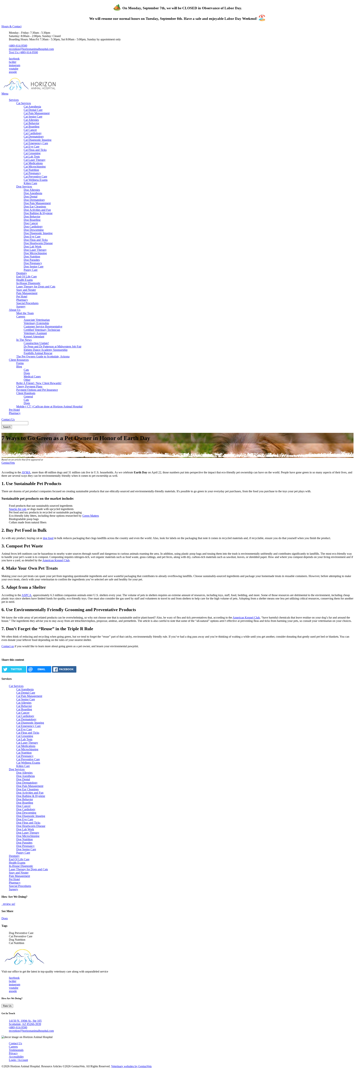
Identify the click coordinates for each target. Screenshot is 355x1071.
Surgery (21, 306)
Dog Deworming (34, 229)
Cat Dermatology (34, 136)
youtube (13, 68)
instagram (14, 65)
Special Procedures (27, 303)
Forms (20, 363)
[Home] (33, 90)
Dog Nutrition (32, 256)
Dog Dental (30, 196)
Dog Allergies (32, 189)
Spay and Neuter (26, 289)
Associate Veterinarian (37, 319)
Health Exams (24, 279)
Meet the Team (25, 313)
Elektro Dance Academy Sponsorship (45, 349)
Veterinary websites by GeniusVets (131, 1066)
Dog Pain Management (37, 203)
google (13, 71)
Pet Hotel (21, 296)
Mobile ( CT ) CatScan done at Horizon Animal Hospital (49, 406)
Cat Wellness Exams (36, 179)
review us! (8, 903)
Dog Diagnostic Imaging (38, 233)
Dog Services (24, 186)
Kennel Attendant (34, 336)
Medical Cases (32, 376)
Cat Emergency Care (36, 143)
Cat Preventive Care (35, 176)
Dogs (27, 373)
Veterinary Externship (36, 323)
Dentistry (21, 273)
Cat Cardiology (33, 133)
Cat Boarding (31, 126)
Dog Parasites (32, 259)
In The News (24, 339)
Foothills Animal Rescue (38, 353)
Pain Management (26, 293)
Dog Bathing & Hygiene (38, 213)
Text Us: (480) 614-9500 (23, 52)
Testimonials (16, 1050)
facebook (14, 58)
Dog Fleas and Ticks (36, 239)
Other (27, 379)
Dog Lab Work (32, 246)
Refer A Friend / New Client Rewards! (38, 383)
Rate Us (7, 1006)
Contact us (7, 646)
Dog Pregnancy (33, 263)
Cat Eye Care (31, 146)
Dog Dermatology (34, 199)
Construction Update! (36, 343)
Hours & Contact (11, 26)
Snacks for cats (17, 509)
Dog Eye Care (32, 236)
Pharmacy (22, 299)
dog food (48, 538)
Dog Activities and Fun (37, 209)
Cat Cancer (30, 129)
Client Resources (19, 359)
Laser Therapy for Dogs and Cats (35, 286)
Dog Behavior (32, 216)
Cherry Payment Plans (29, 386)
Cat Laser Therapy (34, 159)
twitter (12, 62)
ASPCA (26, 595)
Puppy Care (31, 269)
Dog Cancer (31, 223)
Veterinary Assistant (35, 333)
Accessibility (16, 1056)
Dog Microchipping (35, 253)
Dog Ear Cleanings (35, 206)
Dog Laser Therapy (35, 249)
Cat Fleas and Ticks (35, 149)
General (28, 396)
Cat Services (23, 103)
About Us (14, 309)
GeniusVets (8, 462)
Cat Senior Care (33, 116)
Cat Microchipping (35, 166)
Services (14, 99)
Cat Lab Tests (32, 156)
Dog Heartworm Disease (38, 243)
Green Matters (90, 515)
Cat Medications (33, 163)
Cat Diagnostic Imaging (37, 139)
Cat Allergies (31, 119)
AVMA (26, 472)
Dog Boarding (32, 219)
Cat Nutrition (31, 169)
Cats (26, 369)
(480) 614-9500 (18, 45)
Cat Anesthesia (32, 106)
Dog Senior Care (33, 266)
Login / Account (18, 1060)
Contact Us (8, 419)
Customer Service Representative (43, 326)
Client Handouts (25, 393)
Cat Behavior (31, 123)
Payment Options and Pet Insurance (37, 389)
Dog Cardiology (33, 226)
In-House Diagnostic (28, 283)
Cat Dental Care (33, 109)
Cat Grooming (32, 153)
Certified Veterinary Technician (42, 329)
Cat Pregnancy (32, 173)
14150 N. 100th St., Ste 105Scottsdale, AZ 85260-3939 (25, 1022)
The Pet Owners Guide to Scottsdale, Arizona (43, 356)
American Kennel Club (56, 560)
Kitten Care (30, 183)
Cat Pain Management (37, 113)
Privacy (13, 1053)
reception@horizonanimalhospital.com (31, 49)
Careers (20, 316)
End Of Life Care (26, 276)
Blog (19, 366)
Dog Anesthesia (33, 193)
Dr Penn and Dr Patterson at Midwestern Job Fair (52, 346)
